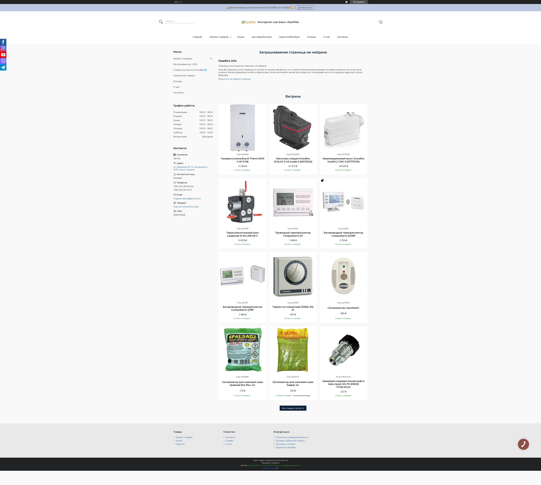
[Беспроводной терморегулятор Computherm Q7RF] (242, 276)
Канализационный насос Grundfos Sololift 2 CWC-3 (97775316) (343, 160)
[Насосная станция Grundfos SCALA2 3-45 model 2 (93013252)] (293, 128)
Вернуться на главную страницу (234, 79)
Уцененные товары (184, 75)
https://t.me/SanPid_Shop (186, 206)
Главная (197, 37)
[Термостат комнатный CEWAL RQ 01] (293, 276)
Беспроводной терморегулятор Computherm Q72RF (343, 234)
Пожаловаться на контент (259, 465)
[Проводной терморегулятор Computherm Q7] (293, 202)
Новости (180, 444)
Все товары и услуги (292, 408)
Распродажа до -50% (185, 64)
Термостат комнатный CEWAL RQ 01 (292, 308)
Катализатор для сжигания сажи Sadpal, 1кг (293, 384)
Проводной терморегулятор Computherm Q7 (293, 234)
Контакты (342, 37)
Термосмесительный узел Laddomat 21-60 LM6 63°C (242, 234)
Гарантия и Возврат (286, 447)
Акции (241, 37)
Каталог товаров (219, 37)
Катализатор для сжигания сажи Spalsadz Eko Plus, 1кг (242, 384)
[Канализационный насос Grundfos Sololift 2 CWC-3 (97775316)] (343, 128)
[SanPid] (248, 22)
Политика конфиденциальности (292, 437)
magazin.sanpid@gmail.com (187, 198)
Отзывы (311, 37)
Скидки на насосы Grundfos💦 (190, 70)
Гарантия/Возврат (289, 37)
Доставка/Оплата (262, 37)
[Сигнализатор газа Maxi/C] (343, 276)
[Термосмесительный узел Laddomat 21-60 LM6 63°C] (242, 202)
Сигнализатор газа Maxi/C (343, 308)
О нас (326, 37)
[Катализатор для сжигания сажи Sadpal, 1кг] (293, 350)
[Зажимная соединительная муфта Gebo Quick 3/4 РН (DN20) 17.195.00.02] (343, 350)
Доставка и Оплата (285, 444)
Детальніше (305, 7)
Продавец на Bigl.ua (270, 463)
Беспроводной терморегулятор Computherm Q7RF (242, 308)
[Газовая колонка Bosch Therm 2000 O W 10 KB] (242, 128)
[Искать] (161, 22)
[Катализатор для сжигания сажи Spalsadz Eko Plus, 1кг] (242, 350)
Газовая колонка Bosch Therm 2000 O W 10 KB (242, 160)
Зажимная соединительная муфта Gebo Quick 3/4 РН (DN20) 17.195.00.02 (343, 384)
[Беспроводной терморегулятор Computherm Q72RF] (343, 202)
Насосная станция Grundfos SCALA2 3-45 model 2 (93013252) (293, 160)
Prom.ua (284, 460)
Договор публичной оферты (290, 440)
